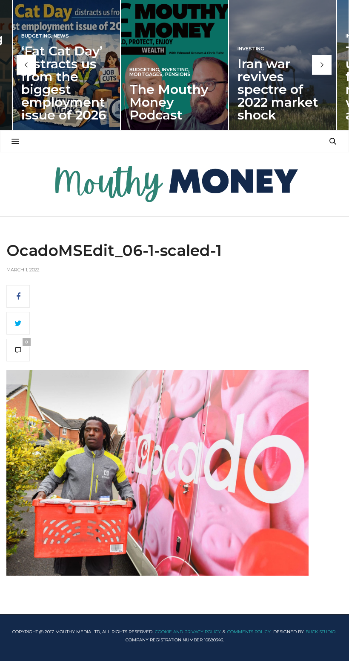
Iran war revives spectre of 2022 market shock (277, 89)
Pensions (178, 74)
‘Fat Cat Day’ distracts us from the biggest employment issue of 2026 (63, 83)
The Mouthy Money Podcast (168, 102)
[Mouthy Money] (174, 184)
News (61, 36)
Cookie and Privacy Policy (188, 632)
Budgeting (36, 36)
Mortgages (146, 74)
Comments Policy (249, 632)
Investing (175, 69)
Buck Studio (320, 632)
